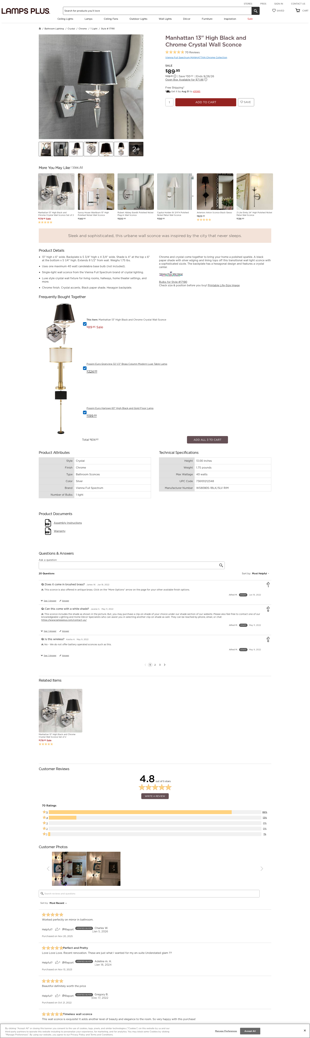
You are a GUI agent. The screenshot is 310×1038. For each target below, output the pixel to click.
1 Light (94, 28)
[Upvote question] (268, 582)
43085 (196, 91)
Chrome (83, 28)
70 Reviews (192, 52)
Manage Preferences (226, 1030)
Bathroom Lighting (54, 28)
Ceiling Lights (65, 19)
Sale (250, 19)
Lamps (88, 19)
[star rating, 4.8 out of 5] (174, 52)
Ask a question (48, 558)
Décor (186, 19)
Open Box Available (184, 79)
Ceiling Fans (111, 19)
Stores (248, 3)
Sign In (278, 3)
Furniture (207, 19)
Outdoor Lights (138, 19)
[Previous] (48, 867)
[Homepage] (40, 29)
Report (69, 927)
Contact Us (298, 3)
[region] (155, 1031)
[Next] (164, 663)
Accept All (250, 1030)
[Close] (304, 1030)
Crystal (71, 28)
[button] (46, 149)
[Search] (256, 11)
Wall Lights (165, 19)
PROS (263, 3)
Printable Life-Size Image (224, 285)
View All (77, 167)
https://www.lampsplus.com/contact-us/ (64, 618)
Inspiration (230, 19)
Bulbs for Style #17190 (173, 282)
